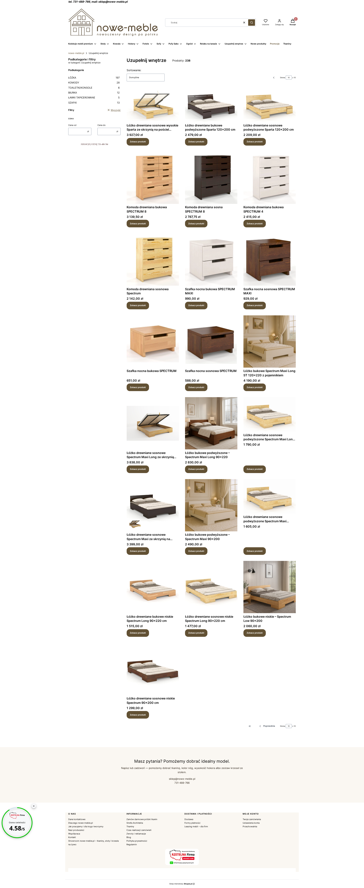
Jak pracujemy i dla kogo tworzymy (85, 826)
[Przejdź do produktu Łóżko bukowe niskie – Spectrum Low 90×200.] (269, 587)
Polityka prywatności (136, 841)
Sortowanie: (134, 70)
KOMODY (94, 82)
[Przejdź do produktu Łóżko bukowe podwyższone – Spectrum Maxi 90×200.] (211, 505)
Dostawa (188, 819)
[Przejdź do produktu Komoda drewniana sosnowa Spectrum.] (153, 259)
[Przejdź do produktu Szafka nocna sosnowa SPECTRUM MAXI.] (269, 259)
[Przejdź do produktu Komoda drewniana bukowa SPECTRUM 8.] (153, 178)
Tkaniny (130, 826)
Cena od (72, 125)
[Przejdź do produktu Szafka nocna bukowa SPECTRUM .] (153, 341)
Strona (282, 77)
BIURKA (94, 92)
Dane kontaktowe (76, 819)
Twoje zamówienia (252, 819)
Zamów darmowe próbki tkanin (141, 819)
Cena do (101, 125)
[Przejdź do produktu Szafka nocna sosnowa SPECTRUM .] (211, 341)
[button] (251, 22)
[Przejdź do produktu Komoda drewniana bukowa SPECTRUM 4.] (269, 178)
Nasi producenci (76, 830)
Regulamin (131, 844)
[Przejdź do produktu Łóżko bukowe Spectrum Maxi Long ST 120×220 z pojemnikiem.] (269, 341)
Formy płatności (192, 823)
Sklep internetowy (180, 884)
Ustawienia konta (251, 823)
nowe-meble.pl (76, 53)
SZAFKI (94, 102)
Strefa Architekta (134, 823)
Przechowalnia (250, 826)
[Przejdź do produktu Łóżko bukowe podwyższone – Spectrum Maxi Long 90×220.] (211, 423)
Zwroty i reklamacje (136, 833)
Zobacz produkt (138, 141)
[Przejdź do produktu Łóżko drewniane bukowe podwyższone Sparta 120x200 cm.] (211, 104)
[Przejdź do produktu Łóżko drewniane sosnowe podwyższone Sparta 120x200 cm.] (269, 104)
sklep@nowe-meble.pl (182, 778)
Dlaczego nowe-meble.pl (80, 823)
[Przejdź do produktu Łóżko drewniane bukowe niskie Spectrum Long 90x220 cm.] (153, 587)
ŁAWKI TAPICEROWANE (94, 97)
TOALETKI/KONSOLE (94, 87)
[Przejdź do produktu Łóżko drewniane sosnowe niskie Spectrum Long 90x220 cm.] (211, 587)
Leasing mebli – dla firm (196, 826)
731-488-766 (182, 782)
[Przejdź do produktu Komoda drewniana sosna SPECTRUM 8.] (211, 178)
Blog (128, 837)
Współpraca (74, 833)
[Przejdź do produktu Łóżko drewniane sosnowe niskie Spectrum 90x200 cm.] (153, 669)
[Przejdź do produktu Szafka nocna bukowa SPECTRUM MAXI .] (211, 259)
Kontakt (72, 837)
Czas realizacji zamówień (138, 830)
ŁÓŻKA (94, 77)
